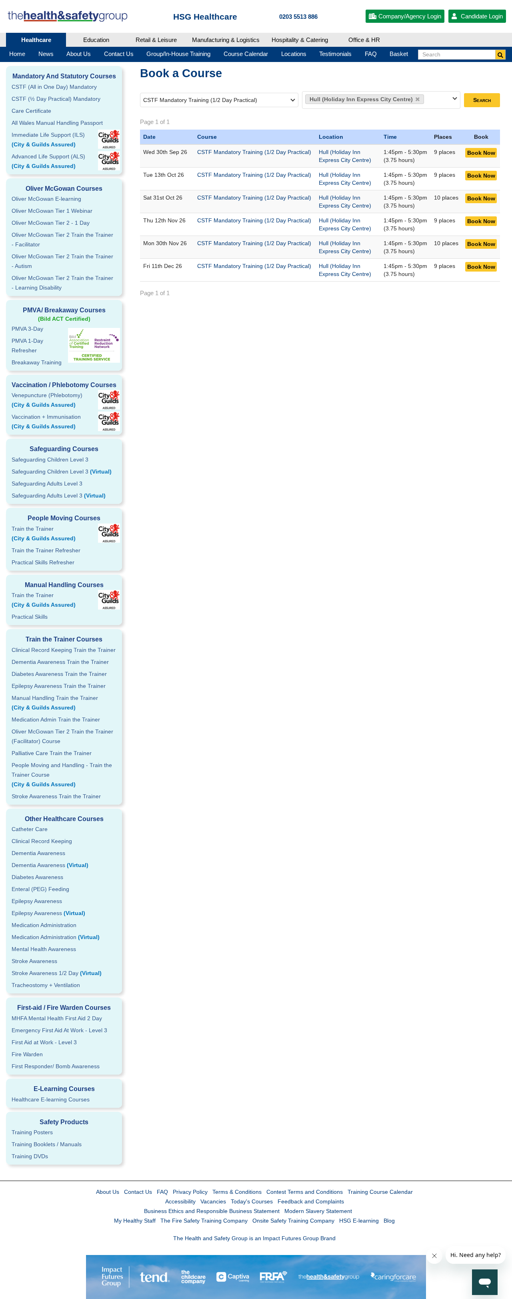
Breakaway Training (37, 362)
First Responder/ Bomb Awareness (56, 1066)
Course (207, 137)
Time (390, 137)
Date (149, 137)
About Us (107, 1192)
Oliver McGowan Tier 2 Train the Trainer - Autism (62, 261)
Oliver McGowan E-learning (46, 199)
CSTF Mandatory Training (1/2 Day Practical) (254, 152)
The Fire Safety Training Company (204, 1220)
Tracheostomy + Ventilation (46, 985)
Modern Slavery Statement (318, 1211)
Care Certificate (31, 111)
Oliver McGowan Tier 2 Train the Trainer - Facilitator (62, 240)
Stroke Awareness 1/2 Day (57, 973)
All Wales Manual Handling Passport (57, 123)
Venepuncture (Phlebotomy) (47, 400)
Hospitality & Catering (300, 39)
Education (96, 39)
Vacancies (213, 1201)
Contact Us (138, 1192)
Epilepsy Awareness (37, 901)
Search (482, 100)
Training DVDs (30, 1156)
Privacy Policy (190, 1192)
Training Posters (32, 1132)
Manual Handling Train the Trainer (55, 703)
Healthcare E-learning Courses (51, 1099)
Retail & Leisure (156, 39)
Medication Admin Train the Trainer (56, 719)
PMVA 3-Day (27, 329)
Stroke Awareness (34, 961)
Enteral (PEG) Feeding (40, 889)
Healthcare (36, 39)
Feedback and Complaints (311, 1201)
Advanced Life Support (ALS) (48, 161)
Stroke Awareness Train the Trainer (56, 796)
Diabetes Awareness (37, 877)
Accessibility (180, 1201)
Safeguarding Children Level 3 (50, 459)
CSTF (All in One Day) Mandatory (54, 87)
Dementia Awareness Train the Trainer (60, 662)
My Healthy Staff (135, 1220)
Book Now (481, 153)
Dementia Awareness (38, 853)
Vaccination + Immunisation (46, 422)
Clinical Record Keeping (42, 841)
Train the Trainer (44, 534)
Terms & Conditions (237, 1192)
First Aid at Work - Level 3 (44, 1042)
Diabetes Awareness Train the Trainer (59, 674)
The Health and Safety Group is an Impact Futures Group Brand (254, 1238)
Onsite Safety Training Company (293, 1220)
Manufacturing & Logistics (226, 39)
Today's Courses (252, 1201)
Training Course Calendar (380, 1192)
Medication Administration (44, 925)
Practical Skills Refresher (43, 562)
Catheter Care (30, 829)
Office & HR (364, 39)
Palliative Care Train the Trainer (52, 753)
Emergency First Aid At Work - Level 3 (59, 1030)
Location (331, 137)
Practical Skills (30, 617)
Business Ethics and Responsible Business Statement (212, 1211)
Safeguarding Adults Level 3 (47, 483)
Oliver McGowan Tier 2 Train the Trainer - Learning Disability (62, 283)
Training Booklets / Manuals (47, 1144)
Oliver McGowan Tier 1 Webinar (52, 211)
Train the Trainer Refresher (46, 550)
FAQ (162, 1192)
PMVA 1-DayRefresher (27, 346)
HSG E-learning (359, 1220)
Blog (389, 1220)
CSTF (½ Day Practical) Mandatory (56, 99)
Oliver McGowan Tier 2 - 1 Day (51, 223)
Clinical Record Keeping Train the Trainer (64, 650)
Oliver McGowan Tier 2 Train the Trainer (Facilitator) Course (62, 736)
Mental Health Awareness (44, 949)
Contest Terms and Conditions (304, 1192)
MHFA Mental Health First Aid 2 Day (57, 1018)
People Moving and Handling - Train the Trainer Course (62, 774)
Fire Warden (27, 1054)
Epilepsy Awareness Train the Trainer (59, 686)
